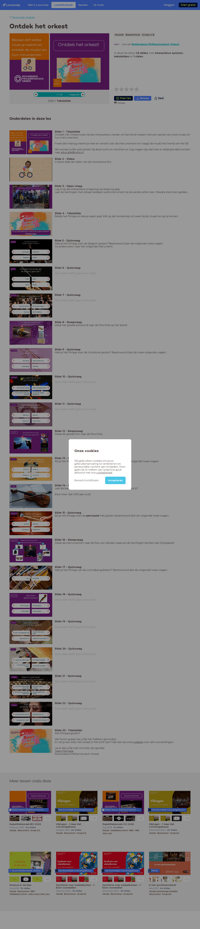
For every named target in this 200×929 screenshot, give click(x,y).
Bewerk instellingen (86, 480)
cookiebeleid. (104, 472)
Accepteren (115, 480)
